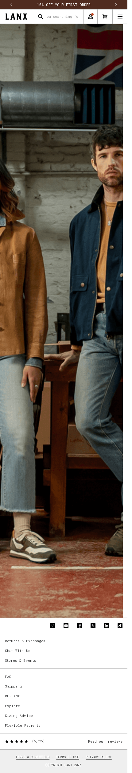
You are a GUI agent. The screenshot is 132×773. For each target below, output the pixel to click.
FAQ (8, 676)
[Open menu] (119, 17)
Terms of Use (67, 757)
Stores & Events (20, 660)
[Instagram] (52, 625)
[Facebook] (79, 625)
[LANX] (16, 17)
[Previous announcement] (11, 4)
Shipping (13, 686)
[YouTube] (66, 625)
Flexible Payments (22, 725)
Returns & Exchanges (25, 640)
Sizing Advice (19, 715)
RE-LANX (12, 696)
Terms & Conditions (32, 757)
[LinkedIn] (106, 625)
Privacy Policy (99, 757)
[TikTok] (120, 625)
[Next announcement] (116, 4)
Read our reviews (105, 741)
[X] (93, 625)
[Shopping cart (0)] (104, 17)
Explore (12, 705)
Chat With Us (17, 650)
